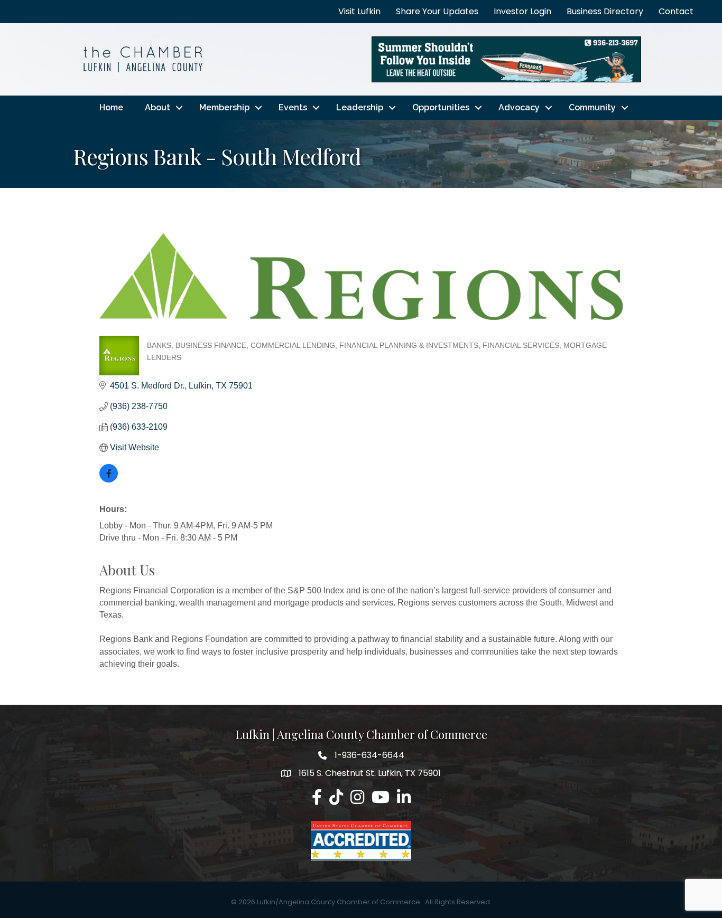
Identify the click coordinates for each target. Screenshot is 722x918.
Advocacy (519, 107)
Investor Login (522, 11)
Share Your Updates (437, 11)
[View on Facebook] (108, 479)
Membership (224, 107)
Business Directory (605, 11)
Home (111, 107)
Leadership (359, 107)
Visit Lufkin (359, 11)
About (157, 107)
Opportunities (440, 107)
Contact (676, 11)
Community (592, 107)
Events (293, 107)
